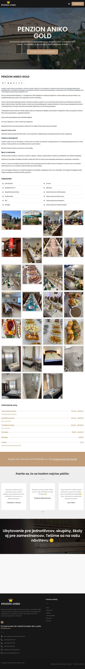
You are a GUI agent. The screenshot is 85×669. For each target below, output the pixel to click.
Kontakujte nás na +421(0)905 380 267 (42, 52)
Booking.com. (6, 628)
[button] (69, 3)
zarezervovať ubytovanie (65, 459)
